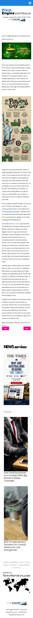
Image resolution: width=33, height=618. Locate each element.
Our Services (17, 568)
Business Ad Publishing (10, 562)
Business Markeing (23, 565)
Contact (21, 562)
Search (6, 565)
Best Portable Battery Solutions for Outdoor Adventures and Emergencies (15, 545)
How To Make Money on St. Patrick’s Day (16, 36)
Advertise (13, 565)
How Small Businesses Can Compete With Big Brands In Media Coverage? (15, 476)
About (28, 562)
